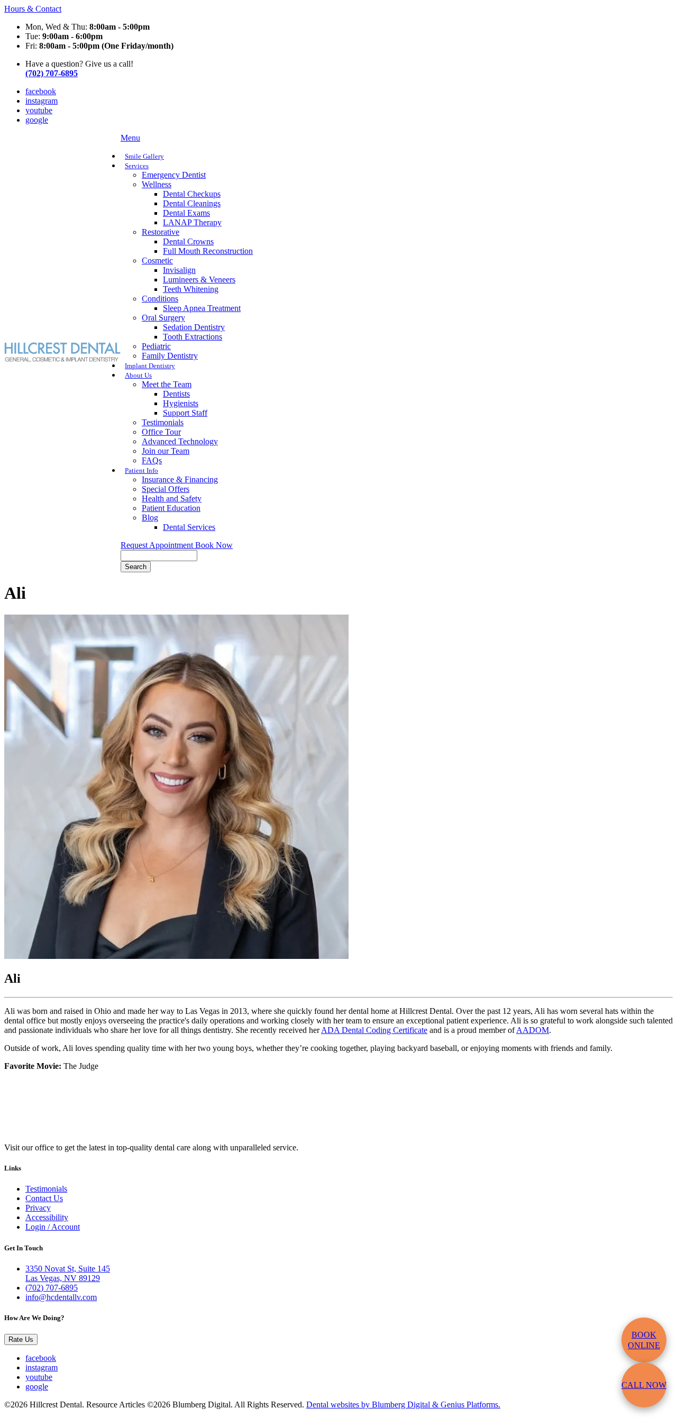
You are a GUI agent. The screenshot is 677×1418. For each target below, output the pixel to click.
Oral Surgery (163, 317)
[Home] (62, 358)
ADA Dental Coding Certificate (374, 1030)
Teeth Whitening (190, 289)
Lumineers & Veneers (199, 279)
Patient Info (141, 470)
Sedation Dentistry (194, 327)
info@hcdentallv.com (61, 1297)
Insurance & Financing (180, 479)
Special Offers (165, 488)
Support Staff (185, 412)
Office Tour (161, 431)
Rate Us (20, 1339)
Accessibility (46, 1217)
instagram (41, 100)
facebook (40, 91)
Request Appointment (158, 545)
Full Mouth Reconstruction (208, 250)
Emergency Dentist (174, 174)
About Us (138, 375)
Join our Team (165, 450)
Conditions (160, 298)
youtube (38, 110)
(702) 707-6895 (51, 1287)
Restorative (160, 231)
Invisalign (179, 270)
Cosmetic (157, 260)
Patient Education (171, 508)
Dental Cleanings (192, 203)
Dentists (176, 393)
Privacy (38, 1207)
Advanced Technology (180, 441)
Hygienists (180, 403)
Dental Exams (186, 212)
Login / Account (52, 1226)
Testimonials (163, 422)
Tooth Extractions (192, 336)
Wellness (156, 184)
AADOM (532, 1030)
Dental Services (189, 527)
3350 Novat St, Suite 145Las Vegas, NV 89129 (67, 1273)
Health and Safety (172, 498)
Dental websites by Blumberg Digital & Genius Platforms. (403, 1404)
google (36, 119)
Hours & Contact (32, 8)
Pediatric (156, 346)
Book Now (214, 545)
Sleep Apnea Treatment (202, 308)
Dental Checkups (192, 193)
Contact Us (44, 1198)
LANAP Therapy (192, 222)
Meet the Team (166, 384)
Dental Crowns (188, 241)
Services (137, 166)
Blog (150, 517)
